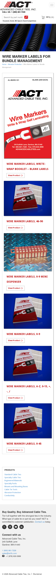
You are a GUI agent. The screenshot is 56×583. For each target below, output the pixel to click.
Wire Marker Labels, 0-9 (23, 334)
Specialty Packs (10, 483)
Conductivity (9, 495)
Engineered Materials (13, 480)
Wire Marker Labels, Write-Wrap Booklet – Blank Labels (27, 166)
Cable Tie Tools (10, 489)
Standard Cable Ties (12, 474)
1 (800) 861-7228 (9, 550)
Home (4, 64)
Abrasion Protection (15, 64)
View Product (14, 175)
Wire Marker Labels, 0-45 (24, 443)
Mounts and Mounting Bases (16, 486)
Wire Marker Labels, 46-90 (25, 221)
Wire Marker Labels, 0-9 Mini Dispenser (27, 279)
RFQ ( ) (50, 17)
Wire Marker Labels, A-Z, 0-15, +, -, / (29, 389)
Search (26, 17)
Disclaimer (37, 574)
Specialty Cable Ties (12, 477)
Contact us (40, 521)
